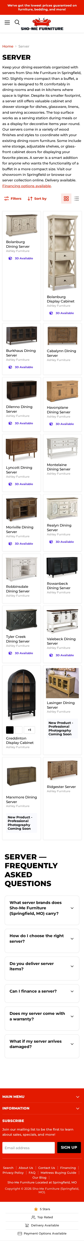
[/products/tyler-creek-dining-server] (21, 620)
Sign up (69, 1147)
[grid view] (66, 198)
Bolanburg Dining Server (18, 244)
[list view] (76, 198)
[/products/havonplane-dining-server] (62, 391)
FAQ (32, 1172)
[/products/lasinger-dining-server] (62, 683)
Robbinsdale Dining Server (18, 588)
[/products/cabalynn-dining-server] (62, 336)
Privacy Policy (13, 1172)
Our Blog (39, 1177)
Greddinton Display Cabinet (20, 740)
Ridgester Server (61, 786)
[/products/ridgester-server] (62, 771)
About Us (26, 1168)
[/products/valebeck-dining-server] (62, 621)
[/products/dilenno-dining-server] (21, 391)
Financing (68, 1168)
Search (8, 1168)
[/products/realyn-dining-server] (62, 509)
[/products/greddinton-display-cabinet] (21, 695)
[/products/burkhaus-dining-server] (21, 336)
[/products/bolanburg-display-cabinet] (62, 253)
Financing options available (26, 186)
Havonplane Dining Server (58, 409)
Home (7, 46)
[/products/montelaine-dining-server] (62, 448)
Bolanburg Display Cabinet (60, 299)
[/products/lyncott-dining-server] (21, 450)
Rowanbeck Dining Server (58, 585)
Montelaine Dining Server (58, 467)
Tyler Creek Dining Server (18, 638)
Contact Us (46, 1168)
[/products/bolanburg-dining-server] (21, 225)
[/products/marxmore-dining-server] (21, 776)
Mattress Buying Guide (58, 1172)
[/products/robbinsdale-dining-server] (21, 569)
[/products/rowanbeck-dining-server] (62, 567)
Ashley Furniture (17, 251)
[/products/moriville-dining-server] (21, 510)
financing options (47, 1002)
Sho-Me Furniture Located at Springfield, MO (42, 1182)
